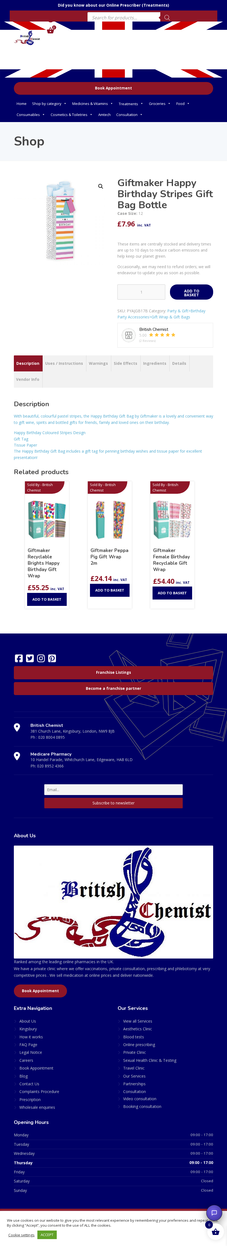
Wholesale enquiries (37, 1107)
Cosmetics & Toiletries (69, 114)
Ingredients (154, 363)
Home (22, 103)
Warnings (98, 363)
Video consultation (139, 1098)
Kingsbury (28, 1028)
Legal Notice (30, 1052)
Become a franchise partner (113, 688)
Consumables (28, 114)
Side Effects (125, 363)
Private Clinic (134, 1052)
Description (27, 363)
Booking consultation (142, 1106)
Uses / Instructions (64, 363)
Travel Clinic (134, 1068)
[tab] (28, 363)
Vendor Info (27, 379)
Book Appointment (113, 88)
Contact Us (29, 1083)
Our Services (134, 1076)
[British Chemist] (27, 37)
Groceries (157, 103)
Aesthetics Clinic (137, 1028)
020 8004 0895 (51, 737)
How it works (31, 1036)
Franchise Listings (113, 672)
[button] (101, 186)
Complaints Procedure (39, 1091)
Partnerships (134, 1083)
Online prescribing (139, 1044)
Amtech (104, 114)
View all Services (137, 1021)
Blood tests (133, 1036)
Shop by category (46, 103)
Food (180, 103)
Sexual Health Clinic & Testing (149, 1060)
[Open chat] (214, 1213)
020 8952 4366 (50, 766)
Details (179, 363)
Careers (26, 1060)
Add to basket (191, 292)
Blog (23, 1076)
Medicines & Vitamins (90, 103)
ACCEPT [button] (47, 1234)
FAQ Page (28, 1044)
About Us (27, 1021)
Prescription (30, 1099)
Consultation (127, 114)
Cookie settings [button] (21, 1234)
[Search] (167, 17)
